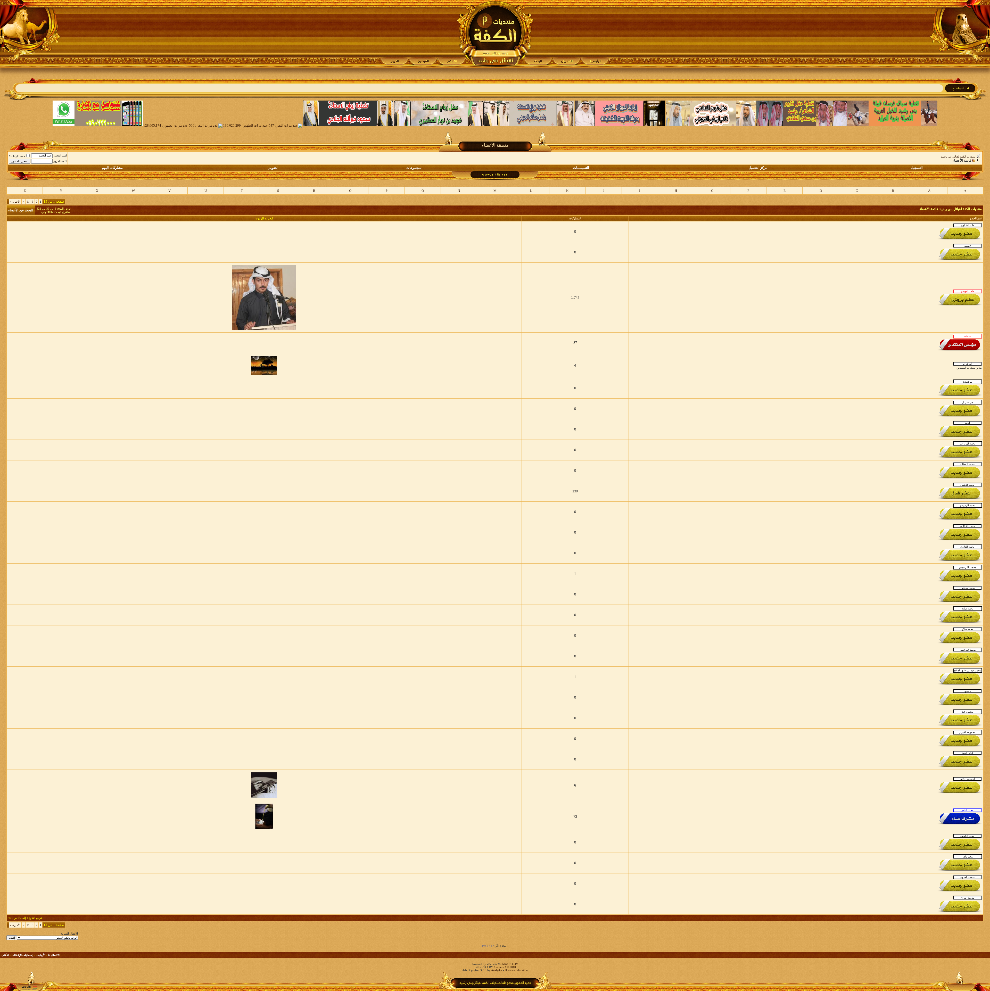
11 (28, 201)
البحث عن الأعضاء (20, 210)
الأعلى (5, 954)
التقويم (273, 168)
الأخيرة (15, 201)
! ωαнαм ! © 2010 (504, 967)
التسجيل (917, 168)
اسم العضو (60, 155)
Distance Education (516, 970)
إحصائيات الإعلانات (22, 954)
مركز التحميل (758, 168)
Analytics (496, 970)
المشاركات (575, 218)
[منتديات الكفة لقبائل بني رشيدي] (495, 34)
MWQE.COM (510, 963)
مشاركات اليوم (112, 168)
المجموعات (414, 168)
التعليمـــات (581, 168)
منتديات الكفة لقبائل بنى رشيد (958, 156)
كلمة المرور (60, 161)
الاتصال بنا (54, 954)
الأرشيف (40, 954)
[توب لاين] (29, 987)
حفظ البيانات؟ (17, 156)
